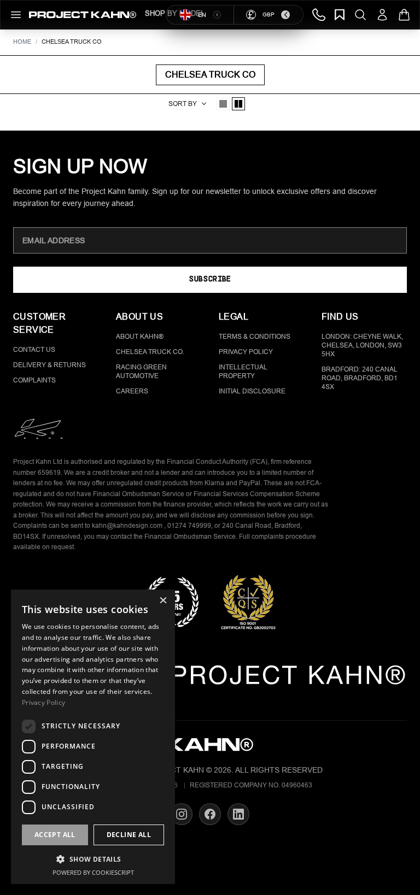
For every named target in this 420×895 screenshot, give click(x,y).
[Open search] (360, 14)
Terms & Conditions (254, 336)
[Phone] (318, 14)
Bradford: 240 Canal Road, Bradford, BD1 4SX (360, 378)
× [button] (163, 601)
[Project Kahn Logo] (82, 15)
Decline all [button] (129, 834)
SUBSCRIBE (210, 279)
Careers (132, 391)
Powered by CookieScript (93, 872)
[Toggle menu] (15, 14)
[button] (93, 858)
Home (22, 41)
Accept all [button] (54, 834)
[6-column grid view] (238, 103)
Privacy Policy (246, 352)
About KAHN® (140, 336)
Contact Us (34, 350)
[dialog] (93, 737)
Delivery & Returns (49, 365)
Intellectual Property (243, 371)
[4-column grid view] (223, 103)
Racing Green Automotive (141, 371)
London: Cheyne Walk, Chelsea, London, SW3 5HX (362, 345)
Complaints (34, 380)
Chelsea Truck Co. (150, 352)
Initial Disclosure (252, 391)
